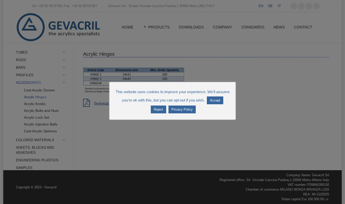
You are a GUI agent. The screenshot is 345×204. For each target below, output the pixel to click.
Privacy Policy (182, 109)
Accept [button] (215, 100)
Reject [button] (158, 109)
